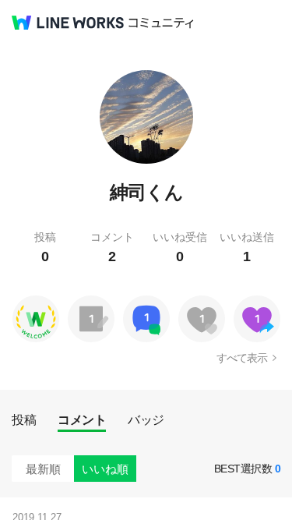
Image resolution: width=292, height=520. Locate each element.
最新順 (43, 469)
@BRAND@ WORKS (68, 23)
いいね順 (105, 469)
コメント (82, 419)
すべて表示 (241, 358)
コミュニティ (161, 23)
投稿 (24, 419)
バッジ (146, 419)
